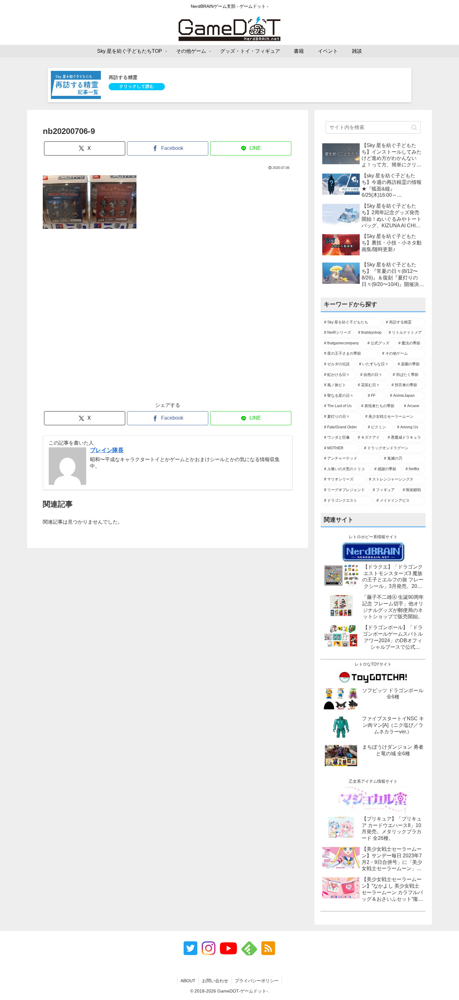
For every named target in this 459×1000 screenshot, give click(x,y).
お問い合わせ (215, 980)
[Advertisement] (168, 319)
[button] (414, 127)
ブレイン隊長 (107, 450)
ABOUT (187, 980)
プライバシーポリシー (257, 980)
